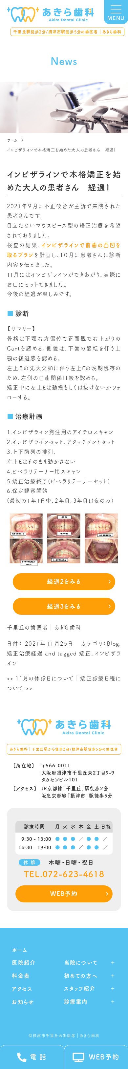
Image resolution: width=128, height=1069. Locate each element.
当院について (81, 962)
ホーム (12, 140)
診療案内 (76, 1001)
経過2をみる (64, 581)
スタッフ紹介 (80, 988)
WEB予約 (64, 894)
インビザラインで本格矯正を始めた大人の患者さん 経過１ (61, 150)
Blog (113, 643)
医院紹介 (24, 962)
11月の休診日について (40, 678)
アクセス (22, 989)
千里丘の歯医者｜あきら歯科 (44, 627)
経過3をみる (64, 606)
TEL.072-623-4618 (64, 874)
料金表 (21, 975)
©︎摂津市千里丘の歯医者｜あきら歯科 (64, 1036)
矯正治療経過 (25, 653)
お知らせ (23, 1002)
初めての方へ (81, 975)
